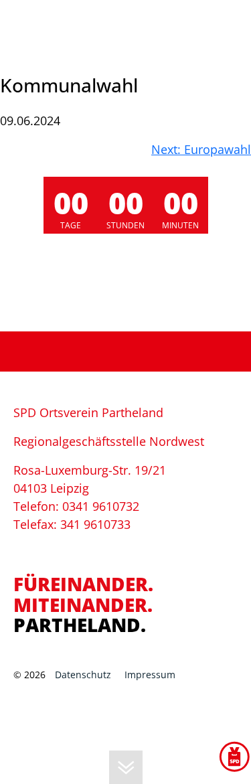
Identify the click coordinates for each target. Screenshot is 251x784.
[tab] (125, 567)
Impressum (149, 674)
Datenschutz (83, 674)
